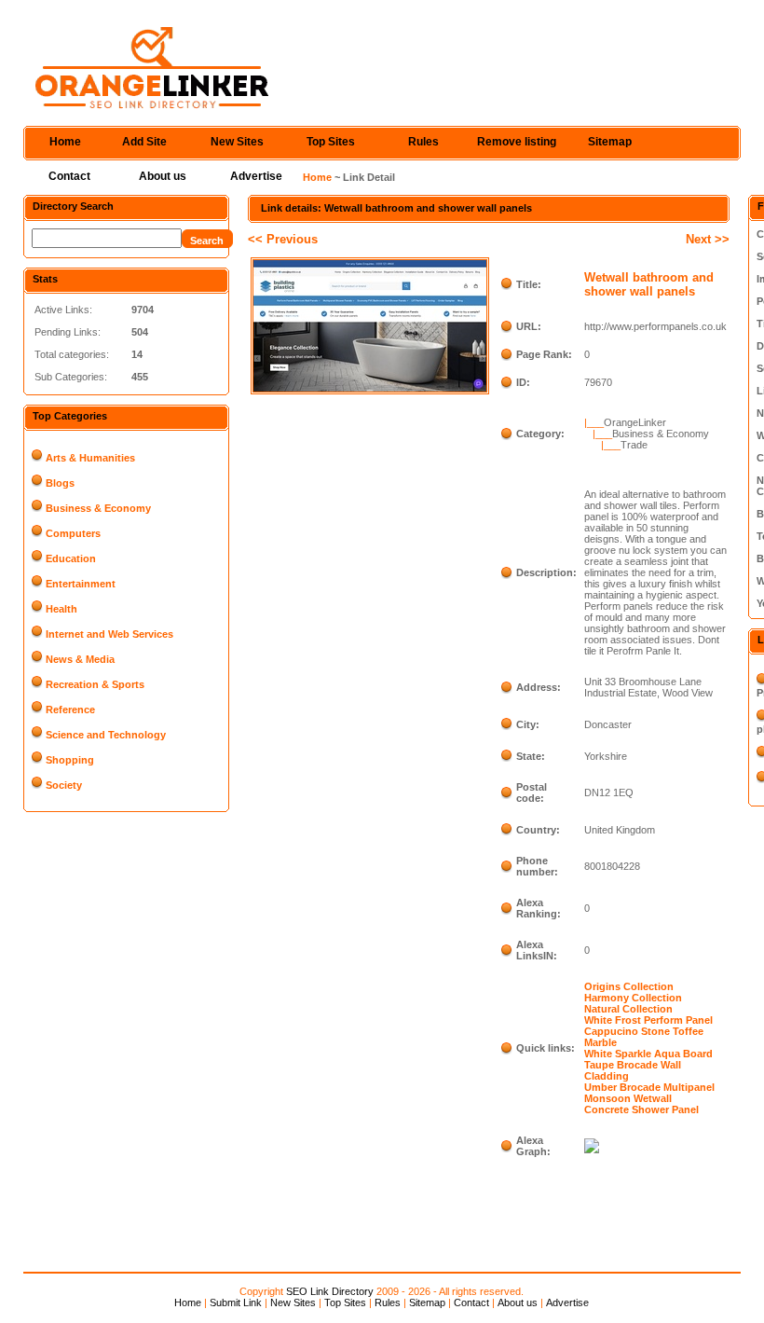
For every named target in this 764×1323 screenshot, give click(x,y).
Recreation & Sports (95, 684)
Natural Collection (628, 1008)
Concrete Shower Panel (641, 1109)
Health (61, 608)
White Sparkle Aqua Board (648, 1053)
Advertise (256, 176)
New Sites (237, 141)
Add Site (144, 141)
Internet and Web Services (109, 634)
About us (162, 176)
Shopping (70, 759)
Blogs (60, 483)
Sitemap (610, 141)
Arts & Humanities (90, 457)
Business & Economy (98, 508)
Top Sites (331, 141)
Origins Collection (629, 986)
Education (71, 558)
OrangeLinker (635, 422)
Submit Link (236, 1302)
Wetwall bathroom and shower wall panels (649, 284)
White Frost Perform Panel (648, 1020)
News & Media (80, 659)
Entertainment (81, 583)
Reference (70, 709)
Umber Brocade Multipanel (649, 1087)
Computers (73, 533)
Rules (423, 141)
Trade (634, 444)
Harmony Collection (633, 997)
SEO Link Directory (330, 1291)
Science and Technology (106, 734)
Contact (69, 176)
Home (65, 141)
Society (64, 785)
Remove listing (516, 141)
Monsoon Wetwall (628, 1098)
